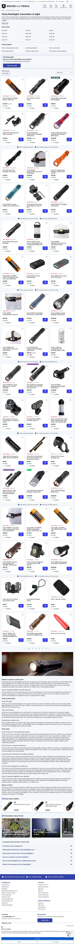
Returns (40, 891)
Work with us (42, 909)
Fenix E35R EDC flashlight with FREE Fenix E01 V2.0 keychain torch (35, 386)
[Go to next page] (49, 648)
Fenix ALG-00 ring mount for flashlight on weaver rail (34, 206)
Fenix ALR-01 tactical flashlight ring (57, 457)
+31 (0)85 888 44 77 (8, 916)
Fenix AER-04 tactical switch (33, 600)
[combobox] (64, 73)
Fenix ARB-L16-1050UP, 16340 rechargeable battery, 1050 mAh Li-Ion (34, 529)
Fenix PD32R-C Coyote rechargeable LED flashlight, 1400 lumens (10, 563)
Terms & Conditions (43, 897)
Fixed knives (5, 887)
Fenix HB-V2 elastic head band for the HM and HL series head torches (34, 458)
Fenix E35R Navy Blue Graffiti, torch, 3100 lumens (11, 205)
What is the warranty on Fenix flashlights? (17, 864)
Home (3, 10)
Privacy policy (70, 925)
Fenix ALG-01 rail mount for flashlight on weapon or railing (11, 420)
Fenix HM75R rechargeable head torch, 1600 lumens (34, 171)
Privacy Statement (43, 895)
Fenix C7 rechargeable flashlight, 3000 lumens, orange (58, 171)
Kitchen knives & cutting (8, 893)
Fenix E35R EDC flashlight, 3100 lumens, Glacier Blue (35, 313)
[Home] (15, 5)
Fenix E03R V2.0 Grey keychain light (33, 276)
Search (56, 7)
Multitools (4, 889)
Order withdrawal (43, 893)
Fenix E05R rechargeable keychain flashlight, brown (35, 634)
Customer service (43, 884)
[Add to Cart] (21, 105)
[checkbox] (3, 108)
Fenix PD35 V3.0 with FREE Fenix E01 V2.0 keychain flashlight (9, 492)
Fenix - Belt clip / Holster (58, 599)
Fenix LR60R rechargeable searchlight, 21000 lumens (59, 562)
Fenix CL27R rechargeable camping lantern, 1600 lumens (35, 563)
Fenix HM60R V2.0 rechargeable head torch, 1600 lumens (10, 349)
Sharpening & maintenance (9, 891)
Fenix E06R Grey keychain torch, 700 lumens (59, 276)
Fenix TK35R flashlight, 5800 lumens (58, 491)
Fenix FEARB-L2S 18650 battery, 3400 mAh (10, 99)
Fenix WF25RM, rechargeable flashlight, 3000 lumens (58, 386)
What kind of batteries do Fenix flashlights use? (18, 850)
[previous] (5, 805)
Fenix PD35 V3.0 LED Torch (33, 99)
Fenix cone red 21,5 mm (58, 633)
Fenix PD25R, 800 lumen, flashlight (10, 242)
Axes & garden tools (7, 899)
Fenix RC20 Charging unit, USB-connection (11, 133)
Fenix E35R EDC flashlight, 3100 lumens (59, 205)
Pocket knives (5, 884)
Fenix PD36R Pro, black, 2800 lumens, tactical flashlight (10, 386)
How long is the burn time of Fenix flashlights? (18, 853)
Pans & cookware (6, 895)
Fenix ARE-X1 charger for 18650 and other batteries (11, 457)
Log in (50, 7)
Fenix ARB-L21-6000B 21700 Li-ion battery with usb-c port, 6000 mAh (10, 277)
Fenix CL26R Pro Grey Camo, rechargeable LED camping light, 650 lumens (35, 243)
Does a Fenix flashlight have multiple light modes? (19, 861)
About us (40, 903)
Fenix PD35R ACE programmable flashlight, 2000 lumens (34, 349)
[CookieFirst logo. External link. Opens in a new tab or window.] (2, 927)
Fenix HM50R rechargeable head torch (10, 313)
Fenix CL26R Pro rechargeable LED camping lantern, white (58, 349)
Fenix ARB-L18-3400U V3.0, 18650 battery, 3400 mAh (58, 529)
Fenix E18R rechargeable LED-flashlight (58, 99)
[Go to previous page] (25, 648)
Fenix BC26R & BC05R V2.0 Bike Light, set (34, 419)
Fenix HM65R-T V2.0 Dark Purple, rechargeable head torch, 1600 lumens (11, 529)
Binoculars (5, 903)
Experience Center (43, 887)
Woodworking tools (7, 905)
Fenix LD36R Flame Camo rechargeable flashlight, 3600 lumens (59, 134)
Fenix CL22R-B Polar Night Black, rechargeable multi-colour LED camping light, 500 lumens (59, 420)
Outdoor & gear (6, 897)
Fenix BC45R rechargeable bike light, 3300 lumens (35, 491)
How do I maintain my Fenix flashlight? (16, 857)
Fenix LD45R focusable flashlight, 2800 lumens (58, 313)
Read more (5, 23)
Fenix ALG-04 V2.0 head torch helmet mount (10, 600)
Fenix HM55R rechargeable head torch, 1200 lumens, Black (58, 243)
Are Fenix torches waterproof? (13, 846)
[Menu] (72, 930)
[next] (70, 805)
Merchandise (41, 907)
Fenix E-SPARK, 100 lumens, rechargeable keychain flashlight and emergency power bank (10, 635)
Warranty (41, 889)
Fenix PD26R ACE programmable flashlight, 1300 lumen (34, 134)
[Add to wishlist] (22, 79)
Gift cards (41, 905)
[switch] (69, 935)
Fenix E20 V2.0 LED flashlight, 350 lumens (9, 170)
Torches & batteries (10, 10)
